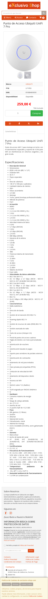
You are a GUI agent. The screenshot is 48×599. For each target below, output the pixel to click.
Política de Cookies (35, 596)
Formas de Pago (32, 562)
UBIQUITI (29, 84)
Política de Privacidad (9, 540)
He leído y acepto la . (20, 545)
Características (10, 131)
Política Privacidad (10, 559)
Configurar (6, 584)
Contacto (32, 17)
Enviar (31, 551)
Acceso (20, 17)
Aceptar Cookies (26, 584)
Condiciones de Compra (12, 562)
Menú (8, 17)
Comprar (36, 113)
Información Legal (32, 557)
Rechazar (16, 584)
